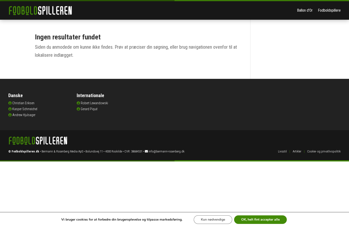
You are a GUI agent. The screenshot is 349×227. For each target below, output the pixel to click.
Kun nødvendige (213, 219)
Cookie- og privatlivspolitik (324, 151)
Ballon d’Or (305, 10)
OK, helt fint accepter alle (260, 219)
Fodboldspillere (329, 10)
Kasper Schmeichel (24, 109)
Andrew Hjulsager (23, 115)
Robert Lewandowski (94, 103)
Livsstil (282, 151)
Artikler (297, 151)
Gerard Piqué (89, 109)
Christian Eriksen (23, 103)
